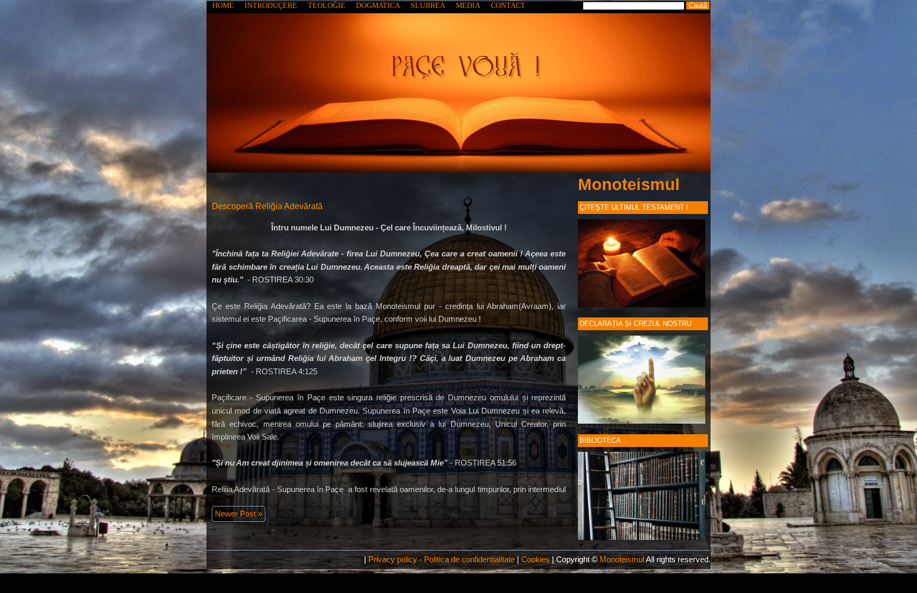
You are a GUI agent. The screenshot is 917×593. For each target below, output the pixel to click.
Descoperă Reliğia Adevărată (267, 206)
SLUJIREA (428, 6)
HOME (223, 6)
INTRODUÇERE (271, 6)
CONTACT (508, 6)
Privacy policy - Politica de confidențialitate (441, 559)
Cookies (535, 559)
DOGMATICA (378, 6)
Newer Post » (238, 513)
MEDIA (468, 6)
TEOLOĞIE (326, 6)
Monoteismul (629, 184)
